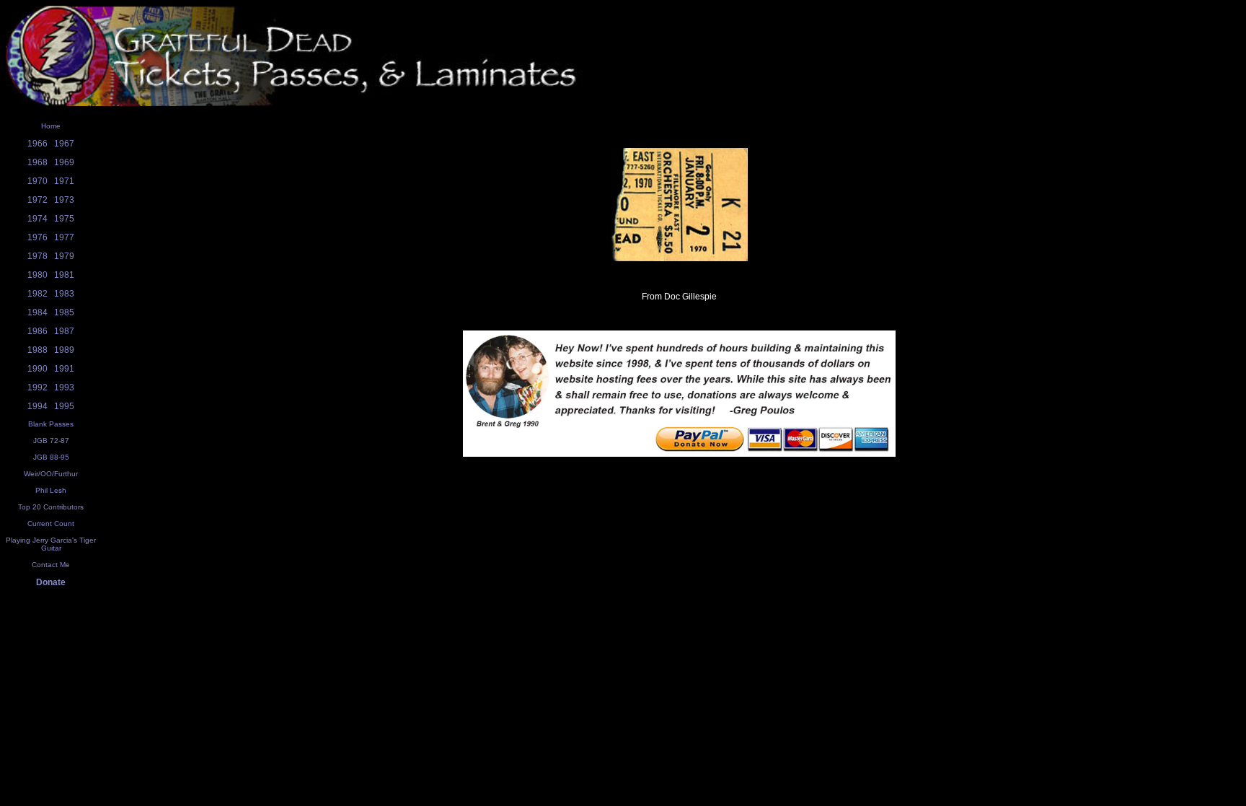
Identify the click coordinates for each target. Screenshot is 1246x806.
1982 (37, 294)
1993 (64, 387)
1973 (64, 200)
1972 (37, 200)
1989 (64, 350)
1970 (37, 181)
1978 (37, 256)
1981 (64, 275)
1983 (64, 294)
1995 (64, 406)
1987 (64, 331)
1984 (37, 312)
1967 (64, 144)
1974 (37, 219)
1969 (64, 162)
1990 (37, 369)
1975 (64, 219)
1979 (64, 256)
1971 (64, 181)
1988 (37, 350)
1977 (64, 237)
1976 (37, 237)
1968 (37, 162)
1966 (37, 144)
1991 (64, 369)
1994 (37, 406)
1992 (37, 387)
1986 (37, 331)
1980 (37, 275)
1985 (64, 312)
